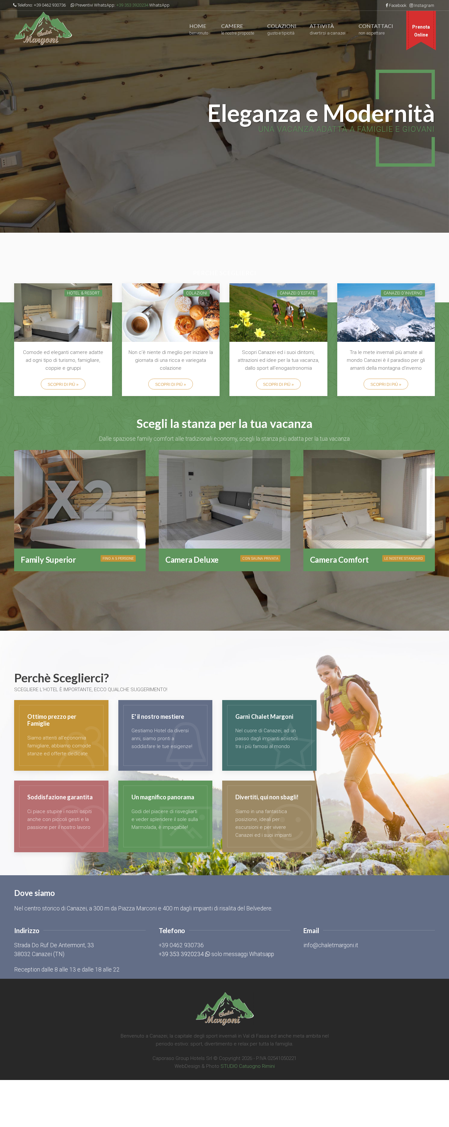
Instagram (424, 5)
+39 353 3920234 (132, 5)
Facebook (398, 5)
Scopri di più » (63, 384)
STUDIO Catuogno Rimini (248, 1066)
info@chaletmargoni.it (330, 945)
